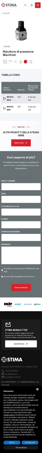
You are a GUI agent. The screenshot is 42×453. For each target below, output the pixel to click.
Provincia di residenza (10, 232)
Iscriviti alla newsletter (19, 276)
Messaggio (5, 244)
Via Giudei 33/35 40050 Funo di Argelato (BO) (19, 367)
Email (3, 194)
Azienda (4, 219)
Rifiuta (12, 442)
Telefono (10, 206)
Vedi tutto (21, 142)
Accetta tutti (30, 442)
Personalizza (21, 447)
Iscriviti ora (21, 344)
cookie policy (9, 415)
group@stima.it (9, 373)
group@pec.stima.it (11, 377)
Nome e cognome (8, 181)
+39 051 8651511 (9, 370)
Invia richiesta (21, 287)
